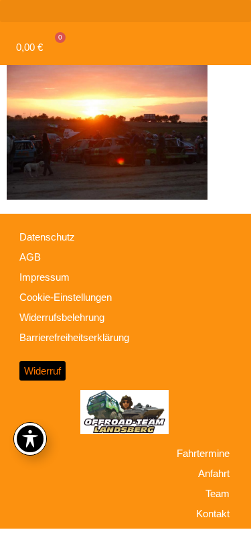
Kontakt (213, 513)
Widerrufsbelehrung (61, 317)
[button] (125, 11)
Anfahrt (214, 473)
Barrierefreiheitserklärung (74, 337)
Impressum (44, 277)
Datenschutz (47, 237)
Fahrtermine (203, 453)
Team (217, 493)
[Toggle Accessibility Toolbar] (30, 439)
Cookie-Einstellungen (65, 297)
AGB (30, 257)
